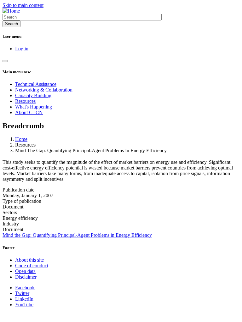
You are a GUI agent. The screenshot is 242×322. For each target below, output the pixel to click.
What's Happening (33, 106)
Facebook (25, 287)
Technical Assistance (35, 84)
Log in (21, 48)
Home (21, 139)
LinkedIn (24, 299)
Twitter (22, 293)
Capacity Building (33, 95)
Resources (25, 101)
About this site (29, 260)
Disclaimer (26, 277)
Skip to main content (23, 5)
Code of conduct (31, 265)
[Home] (11, 11)
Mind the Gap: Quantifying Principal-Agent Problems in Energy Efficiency (77, 235)
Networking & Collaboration (43, 89)
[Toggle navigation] (5, 61)
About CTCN (29, 112)
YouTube (24, 304)
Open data (25, 271)
